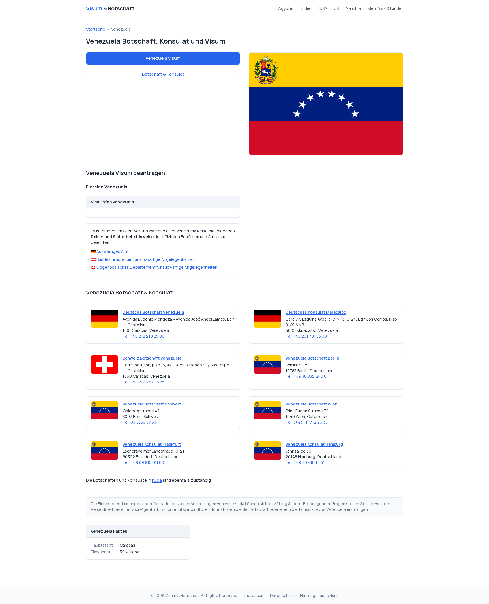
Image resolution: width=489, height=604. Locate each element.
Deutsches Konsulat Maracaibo (316, 312)
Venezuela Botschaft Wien (312, 404)
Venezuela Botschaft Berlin (312, 358)
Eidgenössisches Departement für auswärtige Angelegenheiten (156, 267)
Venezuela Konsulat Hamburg (314, 444)
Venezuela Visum (163, 58)
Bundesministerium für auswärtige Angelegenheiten (145, 259)
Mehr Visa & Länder (385, 8)
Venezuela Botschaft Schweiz (152, 404)
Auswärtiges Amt (112, 251)
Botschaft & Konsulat (163, 74)
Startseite (95, 29)
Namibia (353, 8)
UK (336, 8)
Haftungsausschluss (319, 595)
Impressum (254, 595)
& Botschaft (110, 8)
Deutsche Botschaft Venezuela (153, 312)
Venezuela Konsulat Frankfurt (152, 444)
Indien (307, 8)
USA (323, 8)
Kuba (157, 480)
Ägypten (286, 8)
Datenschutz (282, 595)
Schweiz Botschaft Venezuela (152, 358)
